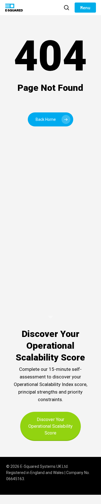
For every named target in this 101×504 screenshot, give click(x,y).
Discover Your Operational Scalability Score (50, 426)
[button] (85, 8)
